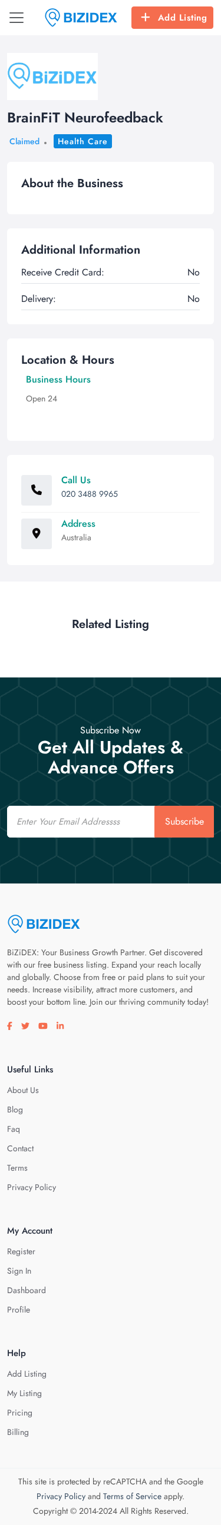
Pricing (19, 1412)
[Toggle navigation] (16, 17)
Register (21, 1251)
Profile (18, 1309)
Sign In (19, 1271)
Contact (20, 1148)
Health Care (83, 141)
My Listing (24, 1393)
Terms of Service (132, 1496)
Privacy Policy (31, 1187)
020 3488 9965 (89, 494)
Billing (18, 1432)
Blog (15, 1109)
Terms (17, 1168)
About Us (23, 1090)
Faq (13, 1129)
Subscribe (184, 821)
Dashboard (26, 1290)
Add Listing (182, 17)
